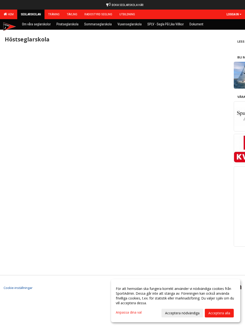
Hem (10, 14)
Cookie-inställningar (18, 288)
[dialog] (175, 300)
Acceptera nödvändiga (182, 313)
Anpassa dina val (129, 312)
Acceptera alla (219, 313)
